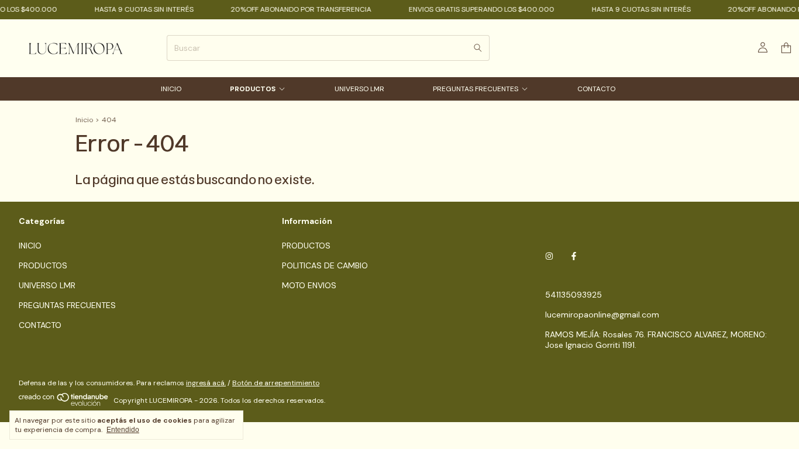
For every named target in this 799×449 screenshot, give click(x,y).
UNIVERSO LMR (359, 89)
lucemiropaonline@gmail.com (602, 314)
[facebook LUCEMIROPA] (574, 256)
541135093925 (573, 294)
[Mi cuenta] (763, 48)
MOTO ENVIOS (309, 285)
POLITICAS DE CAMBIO (325, 265)
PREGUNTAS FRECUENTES (475, 89)
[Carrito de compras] (786, 48)
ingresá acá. (206, 383)
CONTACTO (596, 89)
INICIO (171, 89)
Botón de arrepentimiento (275, 383)
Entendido (122, 430)
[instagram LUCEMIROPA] (549, 256)
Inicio (84, 120)
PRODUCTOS (252, 89)
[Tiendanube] (64, 403)
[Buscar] (478, 48)
